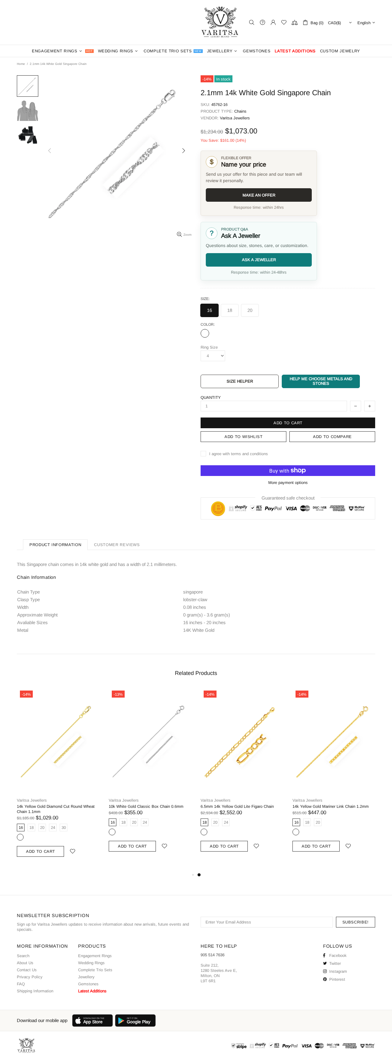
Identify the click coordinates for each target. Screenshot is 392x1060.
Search (23, 955)
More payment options (288, 482)
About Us (25, 963)
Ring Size (209, 347)
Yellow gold (20, 837)
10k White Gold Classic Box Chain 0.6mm (146, 806)
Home (21, 64)
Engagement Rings (95, 955)
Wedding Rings (91, 963)
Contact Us (27, 970)
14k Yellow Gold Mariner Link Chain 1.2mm (330, 806)
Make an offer (259, 195)
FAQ (21, 984)
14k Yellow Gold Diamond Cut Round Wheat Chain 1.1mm (56, 809)
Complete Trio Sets (95, 970)
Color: (208, 324)
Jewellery (86, 977)
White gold (205, 333)
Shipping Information (35, 991)
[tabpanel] (242, 776)
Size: (205, 299)
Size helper (240, 381)
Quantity (211, 397)
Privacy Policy (30, 977)
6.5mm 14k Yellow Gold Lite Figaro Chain (237, 806)
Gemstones (88, 984)
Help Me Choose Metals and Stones (321, 381)
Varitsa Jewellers (220, 22)
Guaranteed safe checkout (288, 497)
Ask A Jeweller (259, 259)
